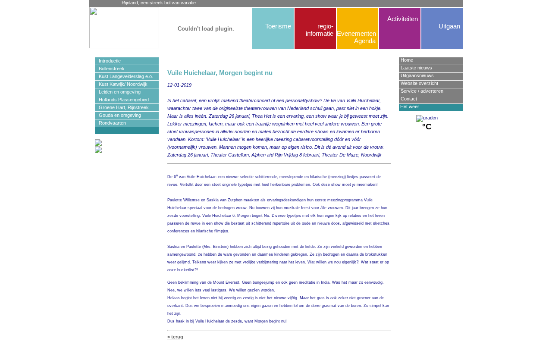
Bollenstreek (110, 68)
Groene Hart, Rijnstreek (122, 107)
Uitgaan (449, 26)
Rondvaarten (110, 122)
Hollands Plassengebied (122, 99)
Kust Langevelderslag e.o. (124, 76)
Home (407, 60)
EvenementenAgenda (356, 37)
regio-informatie (319, 29)
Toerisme (278, 26)
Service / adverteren (422, 91)
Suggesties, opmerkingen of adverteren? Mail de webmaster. (278, 352)
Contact (409, 98)
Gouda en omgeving (118, 115)
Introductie (108, 60)
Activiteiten (402, 18)
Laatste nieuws (416, 67)
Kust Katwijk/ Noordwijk (121, 84)
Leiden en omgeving (118, 91)
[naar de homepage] (108, 27)
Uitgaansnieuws (417, 75)
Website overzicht (419, 83)
